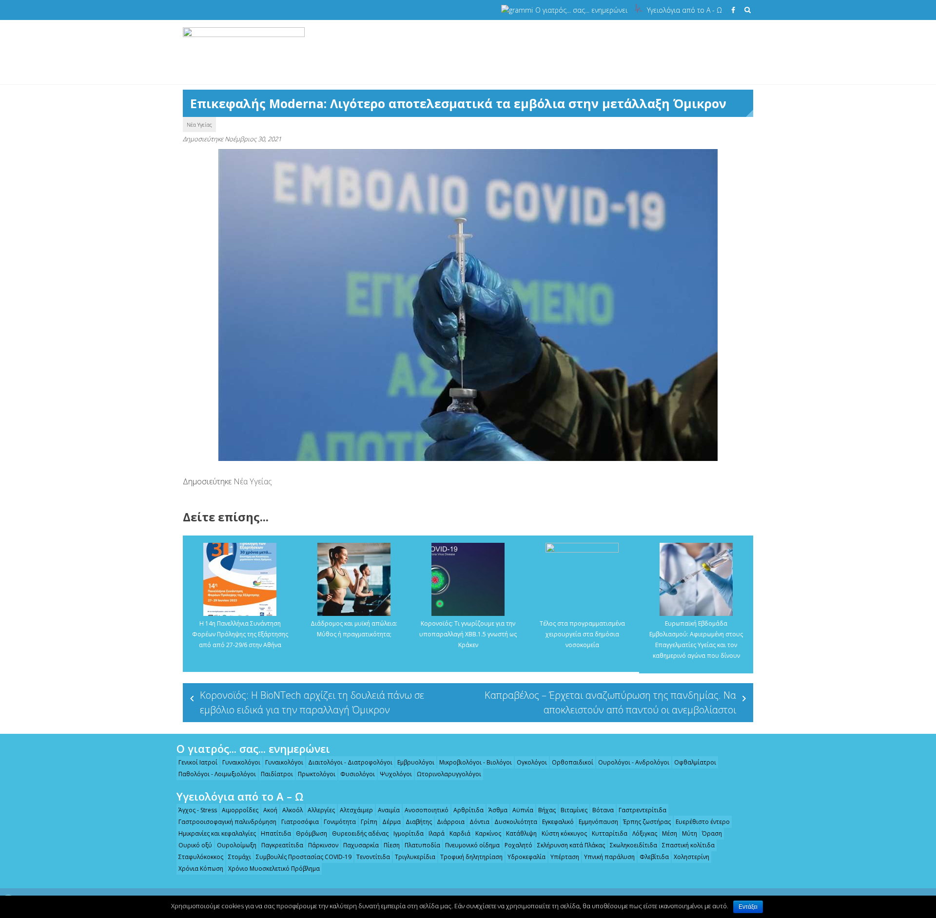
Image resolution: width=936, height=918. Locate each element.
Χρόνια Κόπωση (200, 868)
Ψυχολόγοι (396, 774)
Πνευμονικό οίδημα (472, 845)
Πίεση (392, 845)
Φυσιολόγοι (357, 774)
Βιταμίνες (574, 810)
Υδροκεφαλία (526, 857)
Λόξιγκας (644, 833)
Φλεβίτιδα (654, 857)
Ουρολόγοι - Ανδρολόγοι (633, 762)
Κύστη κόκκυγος (564, 833)
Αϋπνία (522, 810)
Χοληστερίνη (691, 857)
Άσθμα (497, 810)
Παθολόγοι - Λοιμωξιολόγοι (217, 774)
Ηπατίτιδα (276, 833)
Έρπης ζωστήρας (647, 822)
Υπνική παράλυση (609, 857)
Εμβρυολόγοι (415, 762)
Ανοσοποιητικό (426, 810)
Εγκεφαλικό (558, 822)
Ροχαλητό (518, 845)
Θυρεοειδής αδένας (360, 833)
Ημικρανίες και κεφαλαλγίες (217, 833)
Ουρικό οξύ (195, 845)
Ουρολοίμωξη (236, 845)
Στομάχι (239, 857)
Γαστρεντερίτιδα (642, 810)
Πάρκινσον (323, 845)
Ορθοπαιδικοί (572, 762)
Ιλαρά (437, 833)
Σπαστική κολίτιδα (688, 845)
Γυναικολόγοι (241, 762)
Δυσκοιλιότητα (515, 822)
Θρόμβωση (311, 833)
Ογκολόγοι (532, 762)
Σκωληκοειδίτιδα (633, 845)
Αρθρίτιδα (468, 810)
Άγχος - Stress (197, 810)
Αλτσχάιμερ (356, 810)
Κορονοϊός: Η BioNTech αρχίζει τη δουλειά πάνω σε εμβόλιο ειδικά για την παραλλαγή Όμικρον (312, 702)
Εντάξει (748, 906)
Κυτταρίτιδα (609, 833)
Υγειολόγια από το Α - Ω (684, 10)
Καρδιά (459, 833)
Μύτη (689, 833)
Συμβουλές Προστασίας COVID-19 (303, 857)
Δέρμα (391, 822)
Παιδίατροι (277, 774)
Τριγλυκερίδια (415, 857)
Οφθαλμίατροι (695, 762)
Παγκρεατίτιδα (282, 845)
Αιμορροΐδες (240, 810)
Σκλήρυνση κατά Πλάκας (571, 845)
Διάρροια (451, 822)
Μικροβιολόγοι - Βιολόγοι (475, 762)
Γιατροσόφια (300, 822)
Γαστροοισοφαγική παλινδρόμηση (227, 822)
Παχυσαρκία (361, 845)
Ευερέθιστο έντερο (703, 822)
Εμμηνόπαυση (598, 822)
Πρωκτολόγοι (316, 774)
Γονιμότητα (340, 822)
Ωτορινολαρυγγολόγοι (449, 774)
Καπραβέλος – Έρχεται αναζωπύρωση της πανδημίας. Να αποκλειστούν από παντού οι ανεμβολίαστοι (610, 702)
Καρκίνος (488, 833)
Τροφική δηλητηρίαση (471, 857)
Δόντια (479, 822)
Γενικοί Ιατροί (197, 762)
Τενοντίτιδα (373, 857)
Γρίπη (369, 822)
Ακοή (270, 810)
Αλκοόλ (292, 810)
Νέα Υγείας (199, 124)
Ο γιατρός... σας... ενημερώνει (581, 10)
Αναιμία (389, 810)
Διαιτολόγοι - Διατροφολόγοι (350, 762)
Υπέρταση (564, 857)
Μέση (669, 833)
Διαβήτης (419, 822)
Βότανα (603, 810)
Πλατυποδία (422, 845)
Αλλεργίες (321, 810)
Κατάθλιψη (521, 833)
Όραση (712, 833)
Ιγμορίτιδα (408, 833)
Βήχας (547, 810)
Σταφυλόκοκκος (200, 857)
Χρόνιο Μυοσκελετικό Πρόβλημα (274, 868)
